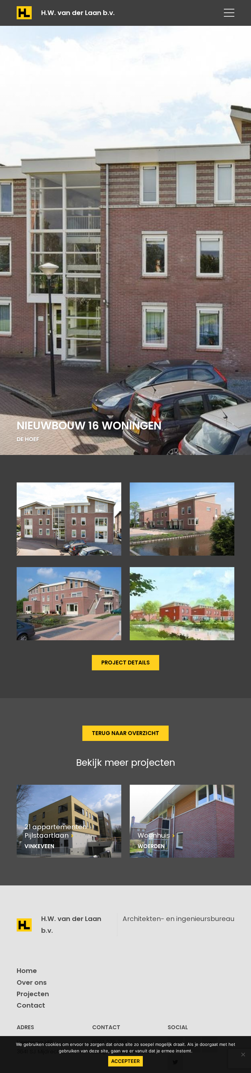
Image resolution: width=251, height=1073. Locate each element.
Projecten (33, 993)
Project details (125, 662)
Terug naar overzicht (125, 733)
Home (27, 970)
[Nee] (243, 1054)
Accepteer (125, 1061)
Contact (31, 1005)
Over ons (32, 982)
